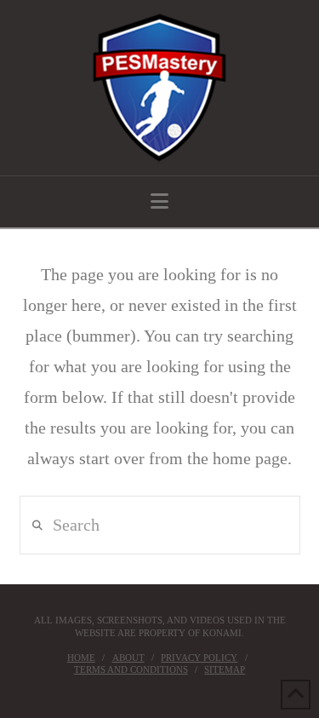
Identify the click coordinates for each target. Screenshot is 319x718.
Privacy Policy (199, 657)
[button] (159, 201)
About (128, 657)
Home (81, 657)
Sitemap (224, 669)
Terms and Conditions (131, 669)
